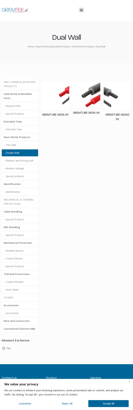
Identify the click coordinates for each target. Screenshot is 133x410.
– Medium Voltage (14, 168)
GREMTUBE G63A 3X (55, 114)
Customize (25, 403)
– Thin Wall (10, 145)
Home (31, 46)
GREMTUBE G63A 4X (86, 112)
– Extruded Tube (13, 129)
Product (51, 377)
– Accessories (11, 313)
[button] (81, 10)
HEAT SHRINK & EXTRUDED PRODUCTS (20, 84)
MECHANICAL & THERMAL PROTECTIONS (19, 201)
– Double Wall (11, 152)
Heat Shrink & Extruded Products (53, 46)
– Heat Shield (11, 289)
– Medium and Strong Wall (18, 160)
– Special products (14, 176)
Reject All (67, 403)
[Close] (129, 382)
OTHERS (8, 297)
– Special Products (14, 113)
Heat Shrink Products (83, 46)
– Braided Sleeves (14, 250)
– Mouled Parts (12, 106)
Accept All (108, 403)
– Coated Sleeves (13, 258)
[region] (66, 394)
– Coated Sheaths (14, 282)
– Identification (12, 191)
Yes (9, 348)
